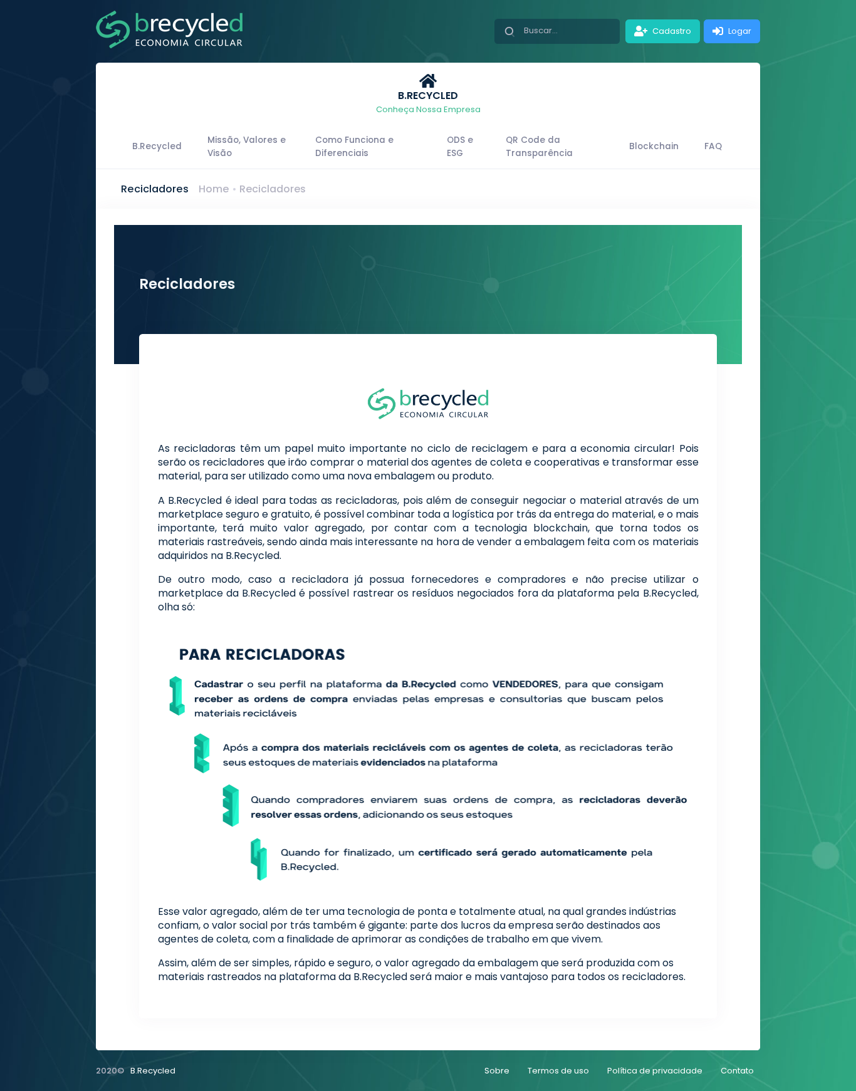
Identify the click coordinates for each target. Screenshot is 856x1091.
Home (214, 189)
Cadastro (670, 31)
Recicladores (272, 189)
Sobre (496, 1071)
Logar (738, 31)
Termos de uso (558, 1071)
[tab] (428, 94)
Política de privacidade (654, 1071)
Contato (737, 1071)
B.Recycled (152, 1071)
